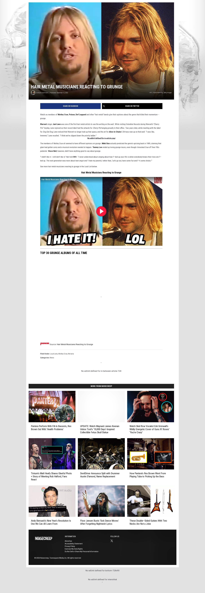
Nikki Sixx (106, 143)
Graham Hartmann (42, 93)
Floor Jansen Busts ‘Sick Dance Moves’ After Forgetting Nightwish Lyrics (99, 522)
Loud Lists (54, 354)
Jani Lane (57, 124)
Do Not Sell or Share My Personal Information (81, 551)
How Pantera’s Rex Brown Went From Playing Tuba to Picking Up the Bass (148, 475)
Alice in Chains (115, 132)
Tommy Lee (97, 147)
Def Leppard (81, 114)
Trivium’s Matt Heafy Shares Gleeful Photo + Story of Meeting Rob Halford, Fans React (51, 476)
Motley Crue (63, 114)
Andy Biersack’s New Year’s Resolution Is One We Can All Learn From (51, 522)
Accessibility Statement (74, 544)
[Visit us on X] (112, 540)
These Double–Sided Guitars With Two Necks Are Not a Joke (148, 522)
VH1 (75, 157)
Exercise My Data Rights (74, 549)
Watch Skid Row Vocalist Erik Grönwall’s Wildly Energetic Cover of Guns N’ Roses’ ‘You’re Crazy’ (149, 429)
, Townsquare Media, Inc (58, 558)
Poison (72, 114)
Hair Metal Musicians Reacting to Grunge (75, 344)
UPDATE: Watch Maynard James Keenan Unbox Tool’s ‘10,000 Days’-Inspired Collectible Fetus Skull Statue (99, 429)
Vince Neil (52, 151)
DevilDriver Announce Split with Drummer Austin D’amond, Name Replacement (100, 475)
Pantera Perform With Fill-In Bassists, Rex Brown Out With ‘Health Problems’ (51, 428)
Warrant (43, 124)
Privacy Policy (70, 546)
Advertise (68, 541)
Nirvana (71, 354)
